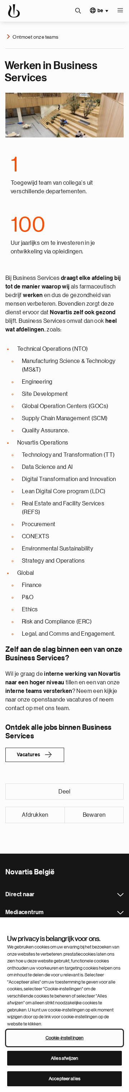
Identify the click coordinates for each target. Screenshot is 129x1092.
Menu (120, 10)
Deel (64, 792)
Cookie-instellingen (64, 1037)
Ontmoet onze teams (35, 36)
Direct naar (120, 895)
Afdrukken (35, 815)
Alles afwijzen (64, 1058)
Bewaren (94, 815)
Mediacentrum (120, 912)
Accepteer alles (64, 1078)
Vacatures (28, 754)
